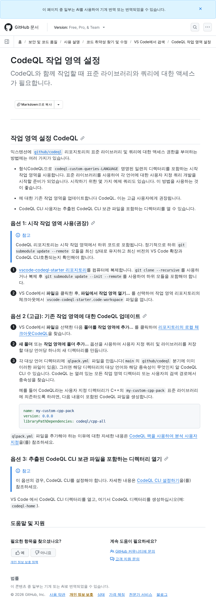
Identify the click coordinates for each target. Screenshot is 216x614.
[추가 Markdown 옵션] (58, 104)
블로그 (162, 594)
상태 (101, 594)
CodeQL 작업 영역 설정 (191, 41)
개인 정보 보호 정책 (24, 562)
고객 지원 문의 (127, 559)
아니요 (45, 552)
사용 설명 (72, 41)
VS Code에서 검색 (149, 41)
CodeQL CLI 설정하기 (158, 480)
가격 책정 (117, 594)
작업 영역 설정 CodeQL (44, 138)
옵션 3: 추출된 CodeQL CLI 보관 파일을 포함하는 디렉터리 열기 (86, 459)
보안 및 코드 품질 (42, 41)
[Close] (201, 9)
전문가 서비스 (140, 594)
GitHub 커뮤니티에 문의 (135, 551)
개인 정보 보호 (81, 594)
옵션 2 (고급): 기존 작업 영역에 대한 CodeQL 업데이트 (75, 316)
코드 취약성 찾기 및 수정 (106, 41)
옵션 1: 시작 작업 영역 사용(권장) (50, 223)
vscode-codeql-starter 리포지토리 (53, 270)
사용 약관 (57, 594)
